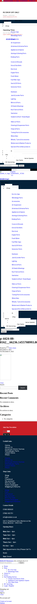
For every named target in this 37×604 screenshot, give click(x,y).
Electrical (14, 69)
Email (5, 431)
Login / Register (9, 586)
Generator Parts (16, 87)
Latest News (10, 453)
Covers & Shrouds (16, 62)
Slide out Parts (15, 122)
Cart (6, 477)
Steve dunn (12, 348)
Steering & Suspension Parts (20, 125)
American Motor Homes (14, 449)
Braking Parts (15, 57)
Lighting (13, 99)
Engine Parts (15, 72)
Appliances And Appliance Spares (18, 580)
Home (7, 445)
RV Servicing (10, 162)
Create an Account (6, 601)
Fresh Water (15, 76)
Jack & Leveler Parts (17, 95)
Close (2, 383)
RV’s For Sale (10, 483)
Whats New (14, 136)
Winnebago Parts (16, 35)
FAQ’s (7, 455)
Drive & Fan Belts (16, 65)
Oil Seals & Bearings (17, 106)
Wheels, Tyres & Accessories (20, 139)
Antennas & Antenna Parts (19, 46)
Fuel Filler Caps (15, 80)
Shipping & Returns (12, 487)
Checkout (9, 479)
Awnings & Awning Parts (18, 53)
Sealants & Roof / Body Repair (20, 117)
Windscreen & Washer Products (21, 143)
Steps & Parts (15, 129)
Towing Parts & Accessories (20, 132)
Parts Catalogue (11, 485)
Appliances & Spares (17, 50)
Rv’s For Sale (15, 32)
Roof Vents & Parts (17, 109)
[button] (18, 21)
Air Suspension (15, 42)
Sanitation (14, 113)
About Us (9, 447)
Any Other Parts (17, 160)
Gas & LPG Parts (16, 83)
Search (9, 170)
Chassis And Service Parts (16, 579)
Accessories (15, 39)
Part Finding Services (10, 318)
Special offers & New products (20, 147)
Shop (7, 26)
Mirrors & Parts (15, 102)
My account (9, 481)
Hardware (14, 92)
